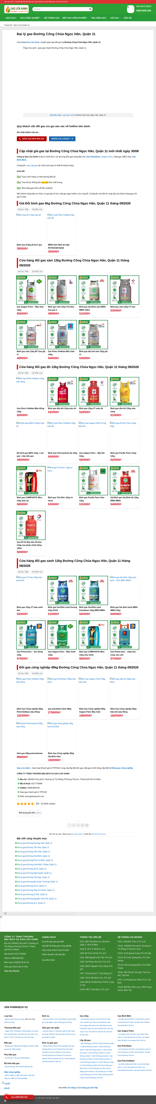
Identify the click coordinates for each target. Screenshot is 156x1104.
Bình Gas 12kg (19, 1019)
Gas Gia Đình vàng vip (88, 1019)
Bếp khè (7, 1078)
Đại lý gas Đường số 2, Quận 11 (31, 903)
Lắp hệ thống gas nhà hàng (63, 1022)
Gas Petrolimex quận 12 (143, 1049)
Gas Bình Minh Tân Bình (142, 1022)
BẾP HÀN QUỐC (22, 1075)
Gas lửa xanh (55, 115)
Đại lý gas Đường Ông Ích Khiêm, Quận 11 (35, 890)
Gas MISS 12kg (85, 1028)
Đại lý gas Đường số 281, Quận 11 (32, 894)
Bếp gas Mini (16, 1049)
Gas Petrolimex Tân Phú (126, 1055)
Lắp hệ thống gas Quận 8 (101, 1056)
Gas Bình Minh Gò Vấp (125, 1022)
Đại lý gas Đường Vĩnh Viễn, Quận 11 (33, 852)
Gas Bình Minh (48, 960)
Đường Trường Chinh (50, 1046)
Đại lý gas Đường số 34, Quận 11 (31, 869)
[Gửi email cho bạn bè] (78, 825)
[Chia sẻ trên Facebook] (69, 825)
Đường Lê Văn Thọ (55, 1061)
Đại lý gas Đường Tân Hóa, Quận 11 (33, 847)
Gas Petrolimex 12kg (103, 1022)
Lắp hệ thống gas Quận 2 (90, 1046)
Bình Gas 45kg (9, 1022)
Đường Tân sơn (59, 1058)
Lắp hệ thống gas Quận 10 (103, 1059)
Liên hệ (127, 18)
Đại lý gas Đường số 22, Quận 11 (31, 886)
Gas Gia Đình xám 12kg (88, 1022)
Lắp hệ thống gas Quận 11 (89, 1062)
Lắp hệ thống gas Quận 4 (94, 1050)
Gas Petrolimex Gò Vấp (125, 1052)
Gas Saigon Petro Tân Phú (136, 1040)
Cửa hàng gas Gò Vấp (87, 1088)
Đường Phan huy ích (49, 1049)
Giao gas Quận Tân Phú (63, 1034)
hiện (38, 813)
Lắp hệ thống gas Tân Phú (89, 1074)
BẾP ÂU (13, 1075)
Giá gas (114, 18)
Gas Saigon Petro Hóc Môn (127, 1034)
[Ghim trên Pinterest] (82, 825)
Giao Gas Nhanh (11, 971)
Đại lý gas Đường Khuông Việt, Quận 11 (34, 843)
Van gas (17, 1058)
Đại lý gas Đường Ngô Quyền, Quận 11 (34, 873)
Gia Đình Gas (22, 1034)
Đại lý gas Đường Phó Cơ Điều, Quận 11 (35, 860)
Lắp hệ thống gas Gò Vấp (96, 1068)
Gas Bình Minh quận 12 (142, 1019)
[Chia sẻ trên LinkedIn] (87, 825)
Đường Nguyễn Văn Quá (66, 1046)
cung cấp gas (31, 165)
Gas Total (31, 1034)
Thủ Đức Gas (19, 1037)
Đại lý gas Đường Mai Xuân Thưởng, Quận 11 (37, 882)
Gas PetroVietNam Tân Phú (143, 1070)
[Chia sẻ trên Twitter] (74, 825)
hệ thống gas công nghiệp (121, 768)
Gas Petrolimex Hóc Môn (126, 1049)
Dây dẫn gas (9, 1058)
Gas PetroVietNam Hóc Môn (127, 1064)
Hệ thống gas (52, 18)
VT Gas (11, 1037)
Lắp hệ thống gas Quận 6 (96, 1053)
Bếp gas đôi (18, 1046)
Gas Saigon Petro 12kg (88, 1025)
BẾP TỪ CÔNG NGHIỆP (19, 1078)
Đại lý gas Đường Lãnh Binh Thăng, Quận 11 (37, 864)
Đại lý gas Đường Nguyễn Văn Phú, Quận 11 (37, 899)
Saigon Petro (107, 157)
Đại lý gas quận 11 (21, 25)
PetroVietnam (27, 1031)
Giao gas (11, 18)
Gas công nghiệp (29, 18)
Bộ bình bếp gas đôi (26, 1067)
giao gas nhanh (69, 115)
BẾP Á (7, 1075)
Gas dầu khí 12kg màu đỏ (97, 1032)
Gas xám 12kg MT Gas (99, 1028)
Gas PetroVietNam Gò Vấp (132, 1067)
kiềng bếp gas (25, 1058)
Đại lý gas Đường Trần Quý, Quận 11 (33, 877)
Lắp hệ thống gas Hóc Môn (94, 1078)
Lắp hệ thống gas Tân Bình (103, 1071)
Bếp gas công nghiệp (75, 18)
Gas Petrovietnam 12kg (104, 1025)
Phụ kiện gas (98, 18)
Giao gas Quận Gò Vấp (63, 1031)
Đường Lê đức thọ (49, 1052)
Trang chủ (8, 25)
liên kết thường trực (99, 834)
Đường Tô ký (61, 1055)
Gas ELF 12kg (29, 1037)
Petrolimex (18, 1031)
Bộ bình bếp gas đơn (11, 1067)
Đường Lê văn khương (63, 1052)
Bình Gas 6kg (9, 1019)
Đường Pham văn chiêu (65, 1049)
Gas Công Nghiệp (60, 1019)
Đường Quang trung (49, 1055)
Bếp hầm (32, 1075)
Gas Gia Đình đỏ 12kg (103, 1019)
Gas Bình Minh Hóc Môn (126, 1019)
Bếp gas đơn (9, 1046)
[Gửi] (90, 9)
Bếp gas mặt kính (28, 1046)
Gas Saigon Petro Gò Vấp (132, 1037)
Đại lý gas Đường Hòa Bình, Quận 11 (33, 856)
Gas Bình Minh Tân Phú (126, 1025)
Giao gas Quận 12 (48, 1031)
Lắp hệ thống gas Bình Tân (91, 1065)
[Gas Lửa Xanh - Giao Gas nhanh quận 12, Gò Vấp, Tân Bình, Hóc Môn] (16, 9)
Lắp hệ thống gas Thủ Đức (89, 1043)
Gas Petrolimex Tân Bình (142, 1052)
